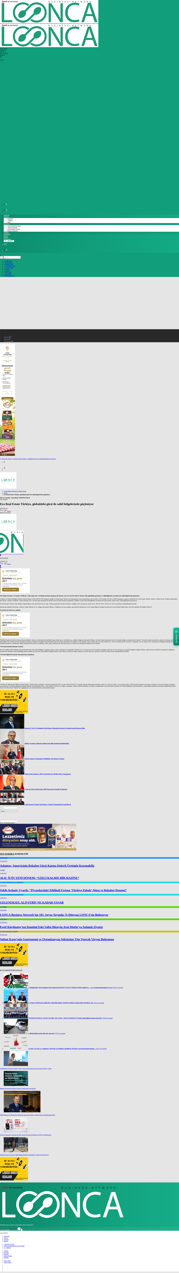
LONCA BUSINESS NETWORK (14, 1246)
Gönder (3, 811)
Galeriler (6, 337)
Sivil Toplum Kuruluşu (14, 226)
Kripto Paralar (8, 1256)
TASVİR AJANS (9, 1244)
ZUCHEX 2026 (10, 266)
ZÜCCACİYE (9, 276)
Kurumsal (7, 224)
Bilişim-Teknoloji (12, 231)
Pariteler (6, 1257)
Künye (6, 1238)
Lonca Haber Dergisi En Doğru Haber (15, 491)
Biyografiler (7, 239)
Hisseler (6, 1254)
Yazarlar (6, 1239)
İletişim (6, 1241)
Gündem (10, 220)
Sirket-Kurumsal (12, 227)
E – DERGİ (9, 241)
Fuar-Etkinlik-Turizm (13, 229)
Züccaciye (8, 274)
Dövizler (6, 1252)
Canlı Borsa (7, 341)
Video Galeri (7, 1262)
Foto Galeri (7, 1261)
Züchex (7, 269)
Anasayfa (4, 459)
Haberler (6, 217)
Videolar (6, 339)
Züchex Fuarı (9, 264)
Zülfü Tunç (8, 261)
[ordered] (12, 811)
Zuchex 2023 (9, 268)
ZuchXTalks (9, 262)
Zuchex (7, 271)
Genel (10, 459)
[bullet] (14, 811)
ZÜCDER (8, 273)
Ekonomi (10, 219)
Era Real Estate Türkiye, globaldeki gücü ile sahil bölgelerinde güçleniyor (34, 459)
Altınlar (6, 1251)
